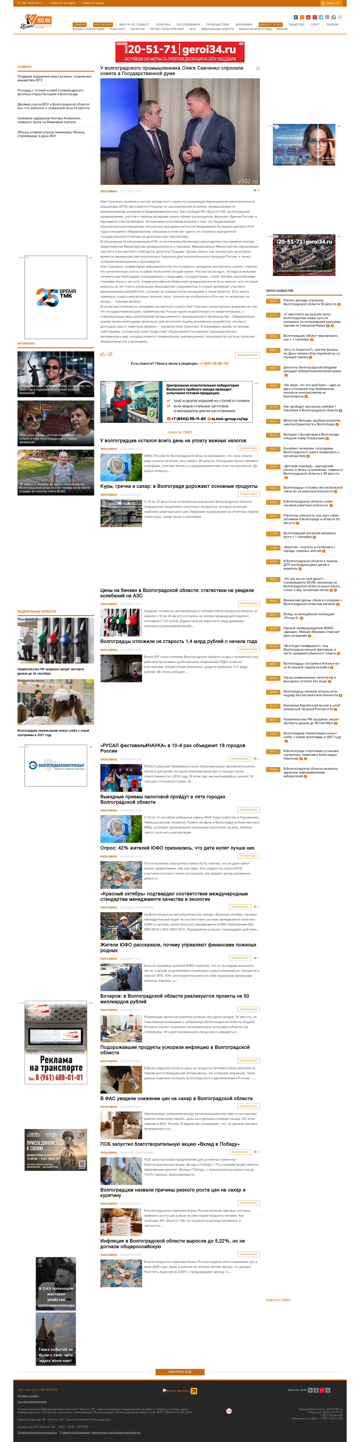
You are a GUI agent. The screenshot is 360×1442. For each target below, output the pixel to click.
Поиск (330, 3)
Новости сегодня (63, 3)
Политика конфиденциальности (37, 1433)
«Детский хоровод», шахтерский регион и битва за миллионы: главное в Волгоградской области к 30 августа (313, 470)
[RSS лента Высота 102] (327, 1390)
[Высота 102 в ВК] (296, 17)
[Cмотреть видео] (332, 325)
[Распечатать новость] (258, 68)
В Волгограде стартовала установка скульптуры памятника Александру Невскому (311, 755)
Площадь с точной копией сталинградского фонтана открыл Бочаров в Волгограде (51, 92)
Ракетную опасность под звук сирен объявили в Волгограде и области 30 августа (311, 519)
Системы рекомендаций (32, 1402)
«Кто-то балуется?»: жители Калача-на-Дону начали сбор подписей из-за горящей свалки (312, 353)
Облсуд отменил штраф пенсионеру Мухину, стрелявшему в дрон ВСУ (51, 134)
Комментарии (247, 355)
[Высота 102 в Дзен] (315, 17)
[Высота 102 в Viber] (327, 17)
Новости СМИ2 (180, 432)
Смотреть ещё (180, 1372)
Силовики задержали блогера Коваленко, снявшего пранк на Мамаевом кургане (49, 120)
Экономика (109, 191)
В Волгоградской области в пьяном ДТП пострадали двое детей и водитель (311, 565)
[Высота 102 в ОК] (302, 17)
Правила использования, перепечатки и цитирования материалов (100, 1433)
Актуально (26, 343)
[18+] (340, 17)
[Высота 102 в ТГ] (321, 17)
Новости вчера (93, 3)
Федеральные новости (37, 611)
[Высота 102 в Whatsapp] (334, 17)
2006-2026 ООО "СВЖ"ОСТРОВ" (38, 1390)
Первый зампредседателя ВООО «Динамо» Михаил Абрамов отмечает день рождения (312, 632)
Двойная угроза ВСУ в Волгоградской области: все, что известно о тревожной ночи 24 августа (54, 106)
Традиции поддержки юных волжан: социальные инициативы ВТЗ (55, 78)
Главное (25, 67)
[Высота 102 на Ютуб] (308, 17)
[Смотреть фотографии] (338, 304)
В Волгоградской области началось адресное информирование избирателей (311, 772)
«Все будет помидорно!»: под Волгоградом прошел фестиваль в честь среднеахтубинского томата (310, 650)
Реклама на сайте (28, 1396)
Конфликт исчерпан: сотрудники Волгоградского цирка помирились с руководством (312, 452)
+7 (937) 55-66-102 (214, 363)
